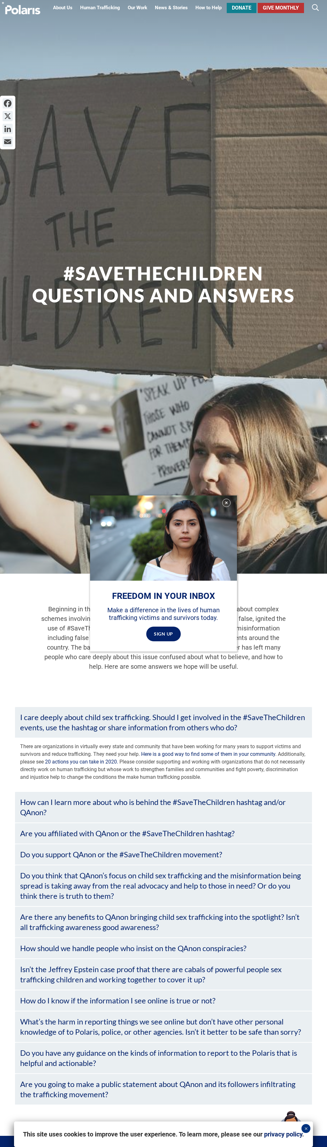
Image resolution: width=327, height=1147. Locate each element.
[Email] (7, 141)
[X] (7, 116)
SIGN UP (163, 634)
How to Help (208, 8)
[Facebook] (7, 103)
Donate (241, 8)
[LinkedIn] (7, 129)
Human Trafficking (100, 8)
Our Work (137, 8)
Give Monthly (281, 8)
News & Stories (171, 8)
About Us (62, 8)
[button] (163, 722)
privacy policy (283, 1134)
